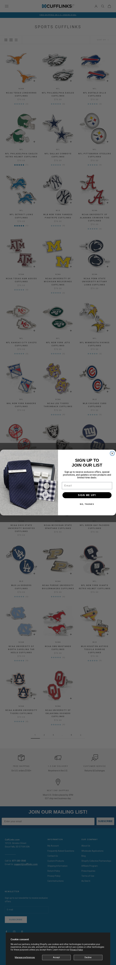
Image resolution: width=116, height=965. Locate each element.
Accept (56, 957)
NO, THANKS (87, 504)
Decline (88, 957)
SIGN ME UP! (87, 495)
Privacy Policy (76, 949)
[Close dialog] (112, 453)
